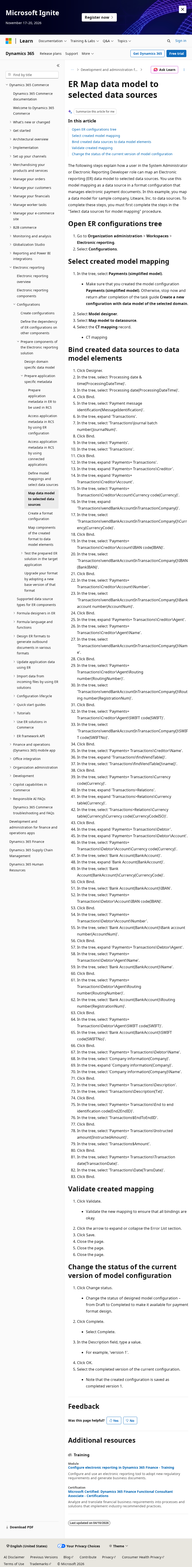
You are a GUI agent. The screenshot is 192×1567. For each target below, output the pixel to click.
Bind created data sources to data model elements (111, 141)
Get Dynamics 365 (147, 53)
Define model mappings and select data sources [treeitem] (43, 479)
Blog (66, 1557)
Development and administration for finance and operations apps (110, 69)
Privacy (107, 1557)
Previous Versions (44, 1557)
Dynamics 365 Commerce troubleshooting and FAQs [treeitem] (33, 810)
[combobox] (32, 75)
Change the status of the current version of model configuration (122, 154)
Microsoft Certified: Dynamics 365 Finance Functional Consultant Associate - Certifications (120, 1494)
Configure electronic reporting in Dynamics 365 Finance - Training (121, 1467)
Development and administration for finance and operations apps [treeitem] (33, 827)
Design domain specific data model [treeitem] (39, 364)
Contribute (88, 1557)
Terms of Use (14, 1564)
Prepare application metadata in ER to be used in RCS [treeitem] (42, 399)
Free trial (176, 53)
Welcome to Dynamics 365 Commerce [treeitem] (33, 111)
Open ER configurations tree (94, 129)
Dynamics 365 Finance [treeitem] (26, 841)
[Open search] (169, 41)
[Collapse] (58, 65)
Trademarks (39, 1564)
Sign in (180, 40)
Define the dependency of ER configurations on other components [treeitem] (39, 327)
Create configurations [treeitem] (38, 313)
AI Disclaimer (14, 1557)
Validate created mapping (92, 148)
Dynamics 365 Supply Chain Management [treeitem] (31, 853)
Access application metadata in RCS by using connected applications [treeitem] (42, 453)
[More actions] (184, 69)
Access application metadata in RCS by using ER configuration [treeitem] (42, 424)
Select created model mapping (96, 135)
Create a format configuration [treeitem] (40, 516)
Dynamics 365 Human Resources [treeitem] (26, 867)
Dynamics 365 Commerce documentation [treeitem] (33, 96)
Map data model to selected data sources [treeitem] (41, 499)
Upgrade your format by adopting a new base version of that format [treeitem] (41, 582)
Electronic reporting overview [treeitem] (32, 279)
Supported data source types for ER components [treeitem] (36, 602)
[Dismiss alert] (182, 9)
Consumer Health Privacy (141, 1557)
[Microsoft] (9, 41)
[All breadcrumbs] (72, 69)
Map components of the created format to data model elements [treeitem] (41, 536)
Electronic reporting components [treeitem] (32, 293)
